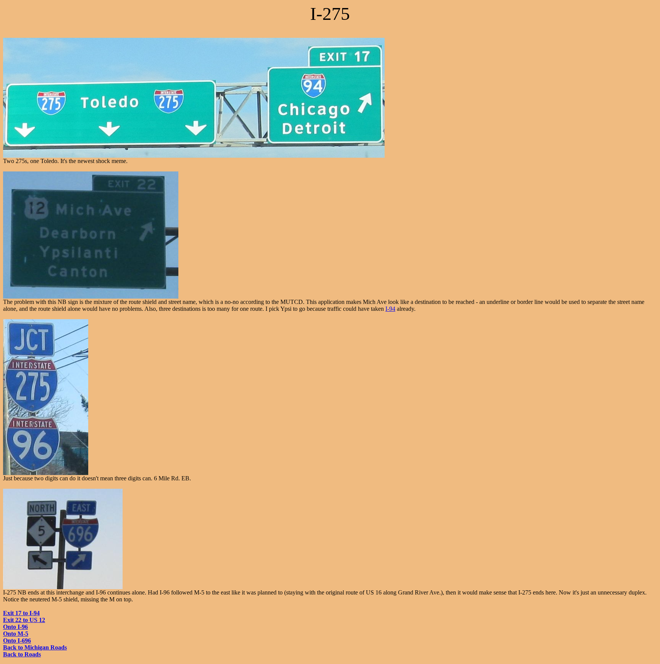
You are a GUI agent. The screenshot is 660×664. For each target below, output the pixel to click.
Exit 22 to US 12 (24, 620)
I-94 (390, 308)
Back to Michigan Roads (35, 647)
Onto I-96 (15, 627)
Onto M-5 (15, 633)
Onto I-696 (17, 640)
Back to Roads (22, 654)
